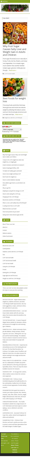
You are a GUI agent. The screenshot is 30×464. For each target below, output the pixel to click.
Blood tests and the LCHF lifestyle (11, 200)
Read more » (12, 70)
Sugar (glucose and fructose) (10, 275)
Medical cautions (7, 233)
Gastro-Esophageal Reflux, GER (11, 168)
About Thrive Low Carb (9, 224)
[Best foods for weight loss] (15, 87)
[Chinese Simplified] (7, 126)
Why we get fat (6, 188)
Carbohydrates (6, 248)
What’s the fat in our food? (9, 209)
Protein (4, 269)
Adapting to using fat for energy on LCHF (13, 191)
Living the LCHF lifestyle (9, 266)
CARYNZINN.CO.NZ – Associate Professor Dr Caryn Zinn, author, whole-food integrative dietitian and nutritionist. (14, 415)
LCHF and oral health (8, 257)
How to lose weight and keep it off (11, 174)
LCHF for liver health (9, 73)
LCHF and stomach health (9, 260)
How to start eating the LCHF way (11, 194)
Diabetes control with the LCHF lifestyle (13, 251)
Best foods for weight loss (14, 100)
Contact (5, 230)
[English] (3, 126)
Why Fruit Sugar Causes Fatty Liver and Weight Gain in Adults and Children (14, 50)
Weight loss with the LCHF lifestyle (13, 117)
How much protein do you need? (11, 211)
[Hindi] (9, 126)
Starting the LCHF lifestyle (9, 272)
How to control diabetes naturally (11, 180)
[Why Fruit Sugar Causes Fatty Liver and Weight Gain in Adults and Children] (15, 33)
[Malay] (5, 126)
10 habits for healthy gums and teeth (12, 171)
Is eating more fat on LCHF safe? (11, 206)
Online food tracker (8, 236)
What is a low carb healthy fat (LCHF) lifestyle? (15, 203)
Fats (4, 254)
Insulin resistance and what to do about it (13, 165)
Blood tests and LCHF (8, 245)
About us (5, 227)
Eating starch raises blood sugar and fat (13, 214)
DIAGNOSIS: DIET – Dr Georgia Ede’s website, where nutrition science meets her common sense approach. (14, 374)
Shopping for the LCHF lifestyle (11, 197)
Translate (16, 131)
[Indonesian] (11, 126)
